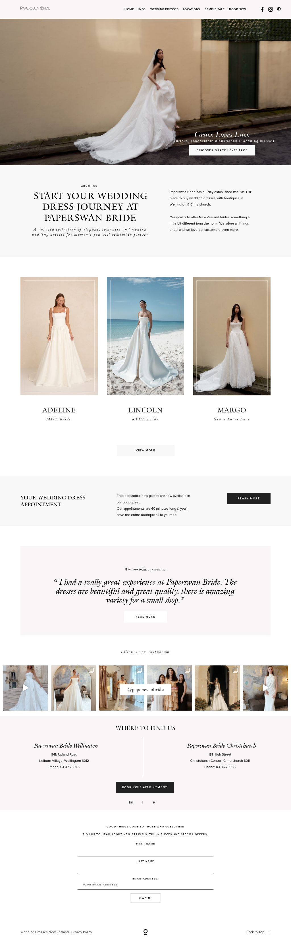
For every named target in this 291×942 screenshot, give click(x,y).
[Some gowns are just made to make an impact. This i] (265, 688)
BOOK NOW (237, 9)
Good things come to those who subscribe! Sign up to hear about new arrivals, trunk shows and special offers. (145, 830)
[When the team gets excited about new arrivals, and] (73, 688)
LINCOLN (145, 410)
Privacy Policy (81, 932)
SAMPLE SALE (215, 9)
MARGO (232, 410)
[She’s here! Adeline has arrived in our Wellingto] (217, 688)
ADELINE (59, 410)
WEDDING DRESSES (164, 9)
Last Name (145, 861)
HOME (129, 9)
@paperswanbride (145, 689)
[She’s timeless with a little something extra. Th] (25, 688)
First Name (145, 844)
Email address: (145, 878)
